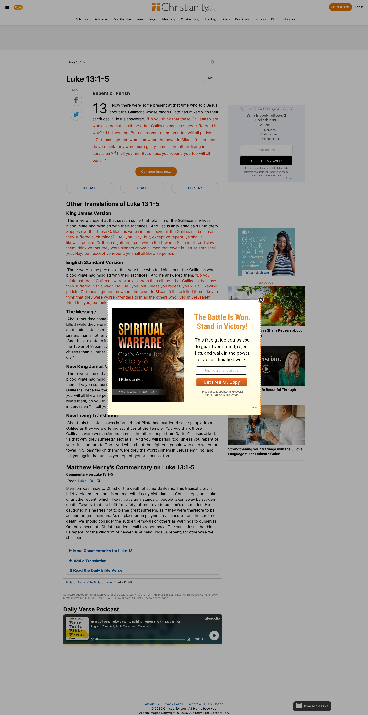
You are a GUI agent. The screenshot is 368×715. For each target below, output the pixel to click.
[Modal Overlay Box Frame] (184, 357)
